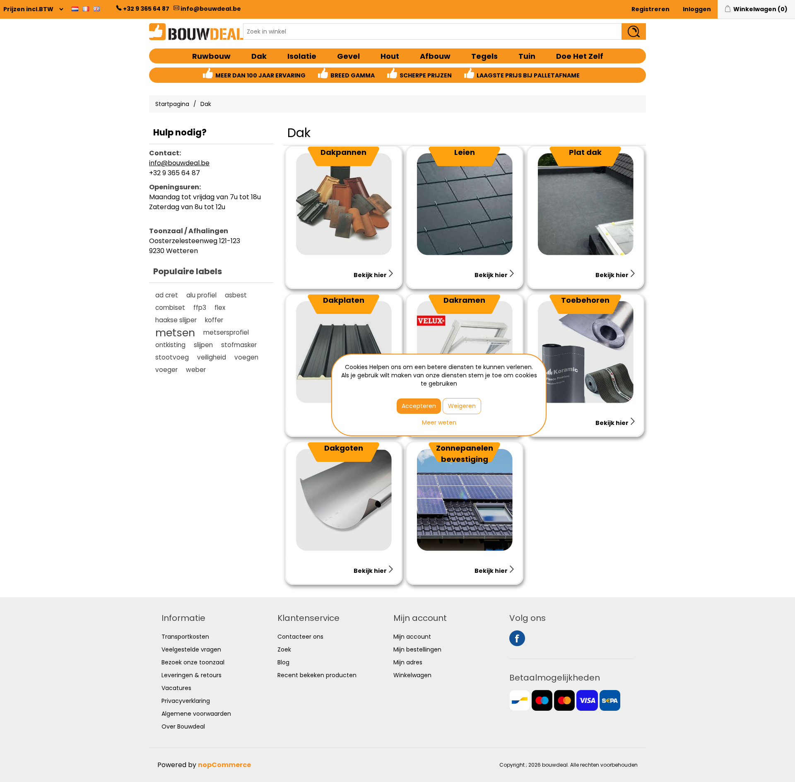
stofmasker (239, 344)
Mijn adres (407, 662)
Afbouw (435, 56)
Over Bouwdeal (183, 726)
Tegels (484, 56)
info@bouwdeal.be (211, 9)
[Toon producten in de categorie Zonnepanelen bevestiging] (464, 499)
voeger (166, 369)
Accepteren (419, 406)
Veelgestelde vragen (191, 649)
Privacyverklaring (185, 701)
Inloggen (697, 9)
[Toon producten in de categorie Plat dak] (585, 204)
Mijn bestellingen (417, 649)
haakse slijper (176, 320)
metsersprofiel (226, 332)
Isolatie (301, 56)
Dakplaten (343, 300)
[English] (96, 8)
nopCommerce (224, 765)
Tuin (526, 56)
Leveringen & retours (191, 675)
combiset (170, 307)
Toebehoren (585, 300)
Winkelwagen (412, 675)
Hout (390, 56)
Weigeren (462, 406)
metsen (175, 332)
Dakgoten (343, 448)
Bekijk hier (371, 275)
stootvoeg (172, 357)
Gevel (348, 56)
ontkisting (170, 344)
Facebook (517, 638)
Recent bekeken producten (317, 675)
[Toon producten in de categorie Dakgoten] (343, 499)
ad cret (166, 295)
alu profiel (201, 295)
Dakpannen (343, 152)
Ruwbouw (211, 56)
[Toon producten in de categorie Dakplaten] (343, 351)
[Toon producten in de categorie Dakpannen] (343, 204)
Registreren (650, 9)
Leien (464, 152)
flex (219, 307)
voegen (246, 357)
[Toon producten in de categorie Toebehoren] (585, 351)
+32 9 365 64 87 (146, 9)
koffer (214, 320)
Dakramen (464, 300)
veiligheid (211, 357)
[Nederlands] (75, 8)
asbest (236, 295)
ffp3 (199, 307)
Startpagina (172, 104)
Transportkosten (185, 636)
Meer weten (439, 422)
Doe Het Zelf (579, 56)
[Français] (86, 8)
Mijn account (412, 636)
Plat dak (585, 152)
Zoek (284, 649)
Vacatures (176, 688)
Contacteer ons (300, 636)
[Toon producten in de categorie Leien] (464, 204)
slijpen (203, 344)
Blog (283, 662)
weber (196, 369)
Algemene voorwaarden (196, 714)
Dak (259, 56)
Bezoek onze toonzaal (192, 662)
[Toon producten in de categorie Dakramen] (464, 351)
